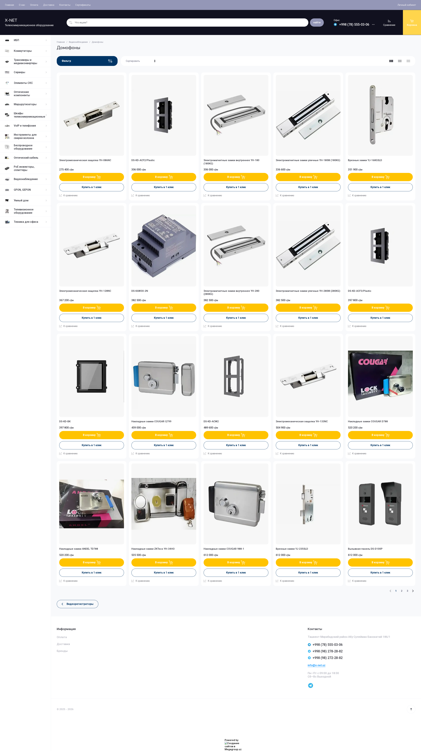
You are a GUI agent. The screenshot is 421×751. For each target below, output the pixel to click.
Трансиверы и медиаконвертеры (25, 61)
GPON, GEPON (22, 189)
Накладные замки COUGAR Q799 (151, 421)
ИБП (16, 40)
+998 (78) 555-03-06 (354, 24)
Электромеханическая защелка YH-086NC (85, 160)
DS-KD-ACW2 (211, 421)
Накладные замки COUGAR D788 (368, 421)
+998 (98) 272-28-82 (328, 658)
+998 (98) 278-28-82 (328, 651)
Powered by (231, 740)
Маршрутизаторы (25, 104)
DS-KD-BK (65, 421)
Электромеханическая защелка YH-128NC (85, 290)
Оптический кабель (26, 157)
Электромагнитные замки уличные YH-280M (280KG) (308, 290)
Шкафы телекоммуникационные (29, 115)
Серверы (19, 72)
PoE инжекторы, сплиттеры (24, 168)
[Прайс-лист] (408, 61)
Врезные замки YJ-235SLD (292, 548)
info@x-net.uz (316, 665)
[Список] (399, 61)
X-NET (11, 20)
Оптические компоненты (22, 93)
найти (317, 22)
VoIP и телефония (25, 125)
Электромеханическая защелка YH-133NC (302, 421)
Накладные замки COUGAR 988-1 (224, 548)
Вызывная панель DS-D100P (365, 548)
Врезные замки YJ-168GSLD (365, 160)
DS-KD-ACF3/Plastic (359, 290)
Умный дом (21, 200)
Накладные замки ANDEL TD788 (78, 548)
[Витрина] (391, 61)
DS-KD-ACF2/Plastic (143, 160)
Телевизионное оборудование (23, 211)
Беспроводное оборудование (23, 147)
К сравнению (70, 195)
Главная (61, 42)
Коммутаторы (23, 50)
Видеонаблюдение (26, 179)
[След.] (412, 590)
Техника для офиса (26, 221)
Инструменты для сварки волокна (25, 136)
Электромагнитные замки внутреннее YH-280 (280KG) (231, 292)
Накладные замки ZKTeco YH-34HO (153, 548)
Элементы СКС (23, 82)
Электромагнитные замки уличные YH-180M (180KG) (308, 160)
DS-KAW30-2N (139, 290)
